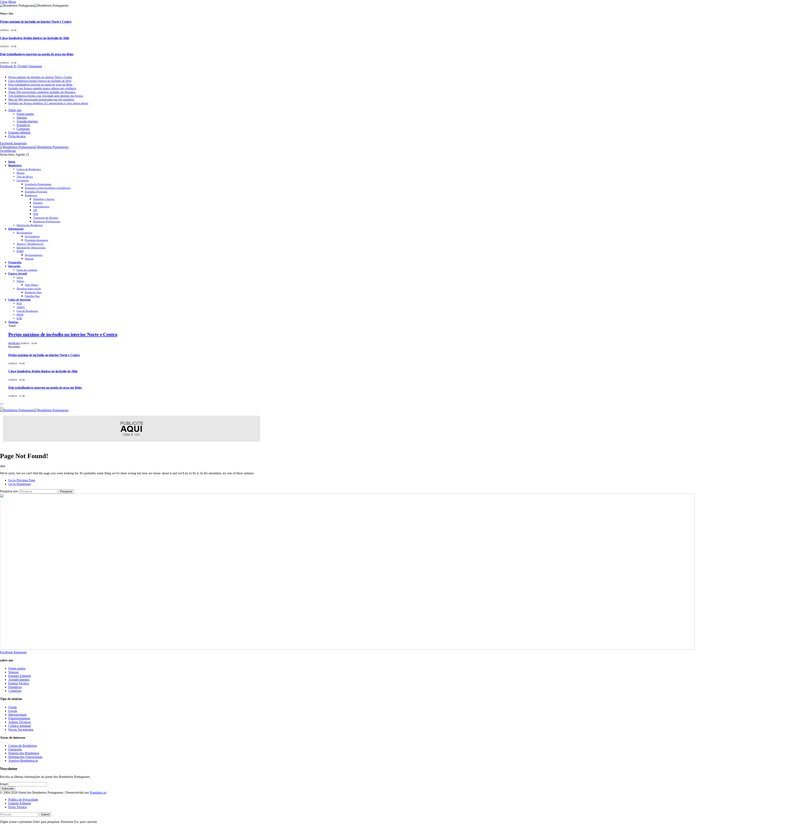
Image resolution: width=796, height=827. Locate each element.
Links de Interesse (19, 299)
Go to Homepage (19, 484)
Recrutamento (24, 232)
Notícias (13, 322)
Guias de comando (27, 269)
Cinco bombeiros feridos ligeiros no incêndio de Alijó (34, 38)
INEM (20, 314)
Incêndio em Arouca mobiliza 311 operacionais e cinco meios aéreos (48, 103)
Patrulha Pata (32, 296)
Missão (21, 172)
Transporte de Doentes (45, 217)
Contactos (23, 129)
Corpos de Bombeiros (29, 169)
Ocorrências (8, 151)
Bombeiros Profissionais (46, 221)
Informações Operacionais (31, 247)
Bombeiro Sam (33, 292)
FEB (35, 214)
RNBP (20, 251)
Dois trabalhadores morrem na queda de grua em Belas (37, 54)
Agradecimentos (27, 121)
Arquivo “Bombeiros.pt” (30, 243)
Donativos (23, 125)
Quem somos (25, 114)
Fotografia (15, 262)
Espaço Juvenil (17, 273)
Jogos (20, 277)
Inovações (14, 266)
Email (4, 784)
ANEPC (21, 307)
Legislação (23, 180)
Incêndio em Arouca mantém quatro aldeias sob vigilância (42, 88)
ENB (19, 318)
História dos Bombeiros (30, 225)
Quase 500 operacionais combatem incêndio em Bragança (41, 92)
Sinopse (22, 117)
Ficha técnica (16, 136)
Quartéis (37, 202)
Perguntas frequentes (36, 240)
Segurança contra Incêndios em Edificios (47, 187)
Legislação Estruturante (38, 184)
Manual (29, 258)
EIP (35, 210)
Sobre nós (14, 110)
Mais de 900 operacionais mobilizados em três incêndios (41, 99)
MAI (19, 303)
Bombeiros (15, 165)
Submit (45, 814)
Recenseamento (33, 255)
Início (11, 161)
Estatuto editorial (19, 132)
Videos (20, 281)
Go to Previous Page (21, 480)
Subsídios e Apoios (44, 199)
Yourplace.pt (98, 792)
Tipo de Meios (25, 176)
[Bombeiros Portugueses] (34, 147)
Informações (16, 228)
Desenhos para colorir (29, 288)
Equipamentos (41, 206)
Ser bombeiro (32, 236)
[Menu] (1, 403)
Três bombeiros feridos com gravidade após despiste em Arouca (45, 95)
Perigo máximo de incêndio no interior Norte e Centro (35, 21)
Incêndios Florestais (36, 191)
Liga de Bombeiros (27, 310)
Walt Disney (32, 284)
